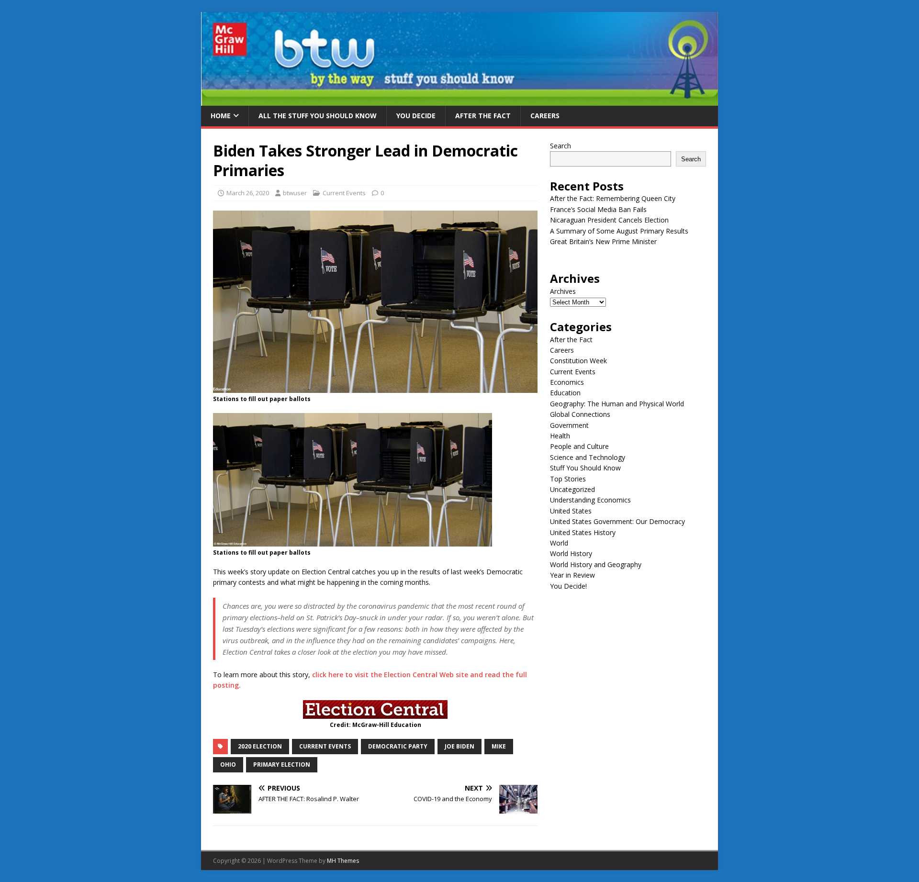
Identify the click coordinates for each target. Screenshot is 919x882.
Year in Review (572, 575)
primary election (281, 764)
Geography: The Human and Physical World (617, 403)
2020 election (260, 746)
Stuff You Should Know (585, 467)
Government (569, 425)
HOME (221, 115)
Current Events (344, 193)
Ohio (228, 764)
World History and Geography (595, 564)
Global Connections (580, 414)
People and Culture (579, 446)
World (559, 542)
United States (571, 510)
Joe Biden (459, 746)
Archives (563, 291)
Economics (567, 382)
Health (560, 435)
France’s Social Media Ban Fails (598, 209)
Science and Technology (587, 457)
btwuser (295, 193)
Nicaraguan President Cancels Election (609, 219)
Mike (499, 746)
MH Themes (343, 861)
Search (560, 145)
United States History (583, 532)
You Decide (416, 115)
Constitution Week (578, 360)
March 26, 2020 (247, 193)
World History (571, 553)
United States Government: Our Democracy (617, 521)
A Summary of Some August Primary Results (619, 230)
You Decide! (568, 586)
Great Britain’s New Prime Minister (603, 241)
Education (565, 392)
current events (325, 746)
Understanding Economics (590, 499)
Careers (545, 115)
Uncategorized (572, 489)
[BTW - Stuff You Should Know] (459, 100)
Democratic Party (397, 746)
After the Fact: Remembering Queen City (612, 198)
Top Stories (568, 478)
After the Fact (483, 115)
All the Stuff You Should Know (317, 115)
